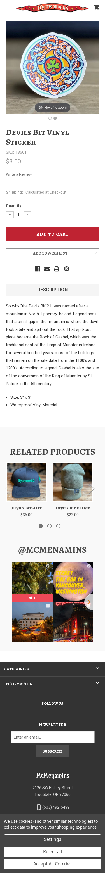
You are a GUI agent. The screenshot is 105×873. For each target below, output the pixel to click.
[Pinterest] (66, 269)
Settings (52, 839)
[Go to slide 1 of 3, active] (41, 526)
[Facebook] (37, 269)
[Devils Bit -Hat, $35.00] (26, 482)
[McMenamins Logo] (52, 7)
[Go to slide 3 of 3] (58, 526)
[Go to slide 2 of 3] (49, 526)
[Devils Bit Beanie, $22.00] (72, 482)
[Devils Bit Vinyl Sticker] (50, 118)
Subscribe (52, 751)
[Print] (56, 269)
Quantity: (14, 205)
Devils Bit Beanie (73, 508)
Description (52, 289)
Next (91, 488)
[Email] (47, 269)
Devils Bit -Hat (26, 508)
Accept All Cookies (52, 864)
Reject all (52, 851)
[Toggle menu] (7, 7)
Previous (7, 488)
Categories (16, 669)
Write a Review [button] (19, 174)
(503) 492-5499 (56, 807)
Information (18, 684)
